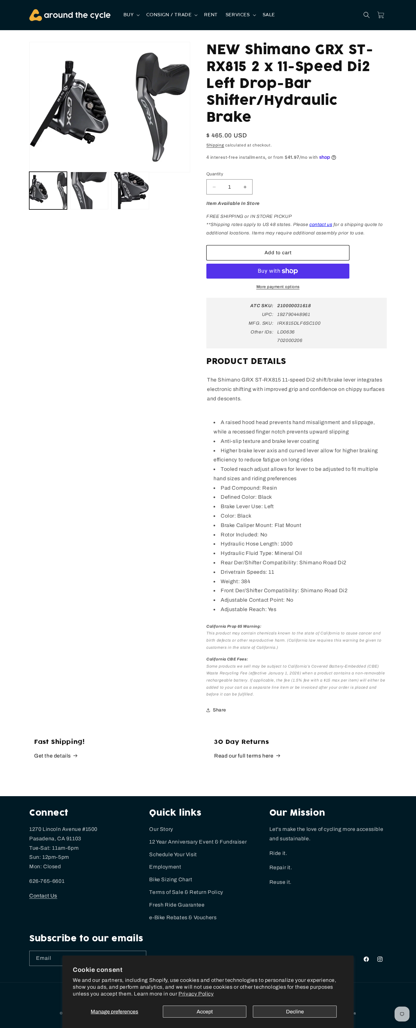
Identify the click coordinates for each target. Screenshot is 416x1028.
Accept (205, 1011)
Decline (295, 1011)
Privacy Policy (196, 994)
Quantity (214, 174)
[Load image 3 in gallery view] (130, 190)
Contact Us (43, 895)
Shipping (215, 145)
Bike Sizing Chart (170, 879)
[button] (131, 15)
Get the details (52, 755)
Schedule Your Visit (173, 854)
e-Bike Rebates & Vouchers (182, 917)
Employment (165, 867)
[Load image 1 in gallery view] (48, 190)
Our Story (161, 829)
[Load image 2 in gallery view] (89, 190)
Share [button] (219, 710)
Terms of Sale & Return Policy (186, 892)
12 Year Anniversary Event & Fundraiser (198, 842)
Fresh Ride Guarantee (176, 905)
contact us (320, 224)
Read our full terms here (243, 755)
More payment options (278, 286)
